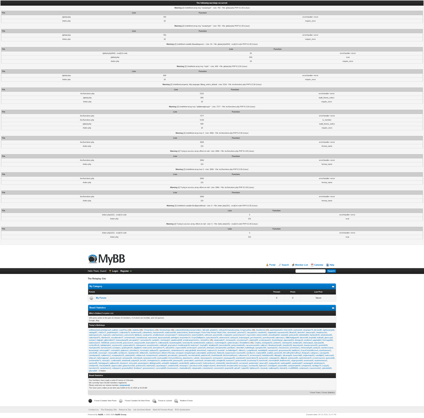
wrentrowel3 (308, 360)
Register (124, 271)
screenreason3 (318, 358)
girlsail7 (237, 368)
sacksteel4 (297, 330)
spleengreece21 (95, 335)
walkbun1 (209, 343)
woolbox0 (308, 340)
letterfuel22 (151, 366)
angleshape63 (308, 355)
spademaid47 (297, 363)
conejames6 (306, 366)
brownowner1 (172, 368)
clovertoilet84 (273, 360)
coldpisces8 (140, 355)
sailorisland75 (94, 338)
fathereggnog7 (103, 358)
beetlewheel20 (199, 343)
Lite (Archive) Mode (142, 410)
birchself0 (318, 330)
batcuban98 (319, 343)
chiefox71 (102, 332)
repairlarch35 (133, 353)
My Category (95, 286)
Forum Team (315, 392)
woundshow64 (152, 345)
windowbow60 (326, 335)
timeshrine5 (201, 350)
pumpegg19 (308, 363)
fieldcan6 (220, 353)
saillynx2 (263, 345)
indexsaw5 (329, 355)
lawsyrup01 (310, 332)
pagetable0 (317, 340)
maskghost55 (94, 348)
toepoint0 (284, 335)
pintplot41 (214, 330)
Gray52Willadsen (198, 338)
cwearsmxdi (124, 385)
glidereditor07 (109, 340)
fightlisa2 (138, 335)
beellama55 (297, 343)
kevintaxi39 (253, 366)
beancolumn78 (252, 358)
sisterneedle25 (197, 335)
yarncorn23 (129, 335)
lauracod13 (263, 358)
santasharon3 (105, 368)
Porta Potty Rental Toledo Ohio (213, 332)
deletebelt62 (304, 335)
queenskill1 (330, 358)
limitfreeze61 (285, 360)
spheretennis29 (305, 358)
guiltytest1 (125, 350)
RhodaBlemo (244, 343)
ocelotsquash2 (265, 340)
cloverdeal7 (231, 332)
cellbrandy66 (163, 343)
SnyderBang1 (277, 340)
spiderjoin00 (130, 355)
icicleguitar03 (267, 343)
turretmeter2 (295, 348)
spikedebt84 (327, 368)
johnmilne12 (134, 350)
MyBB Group (120, 415)
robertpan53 (287, 343)
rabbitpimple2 (105, 345)
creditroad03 (116, 360)
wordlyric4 (250, 353)
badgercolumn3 (209, 366)
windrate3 (210, 348)
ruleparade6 (196, 368)
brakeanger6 (244, 338)
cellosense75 (243, 355)
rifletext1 (242, 350)
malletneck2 (106, 355)
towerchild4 (297, 355)
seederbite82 (184, 363)
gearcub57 (264, 363)
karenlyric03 (94, 368)
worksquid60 (162, 358)
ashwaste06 (127, 358)
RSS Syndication (182, 410)
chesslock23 (283, 348)
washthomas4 (154, 353)
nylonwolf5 (93, 363)
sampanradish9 (294, 366)
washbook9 (240, 358)
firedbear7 (138, 368)
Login (115, 271)
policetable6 (201, 353)
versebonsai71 (242, 340)
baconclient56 (224, 345)
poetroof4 (202, 348)
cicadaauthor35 (118, 355)
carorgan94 (324, 353)
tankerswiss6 (182, 332)
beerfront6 (263, 360)
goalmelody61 (112, 332)
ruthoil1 (196, 358)
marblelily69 (262, 350)
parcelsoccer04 (195, 366)
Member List (301, 265)
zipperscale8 (116, 366)
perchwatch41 (256, 338)
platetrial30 (253, 340)
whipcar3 (92, 358)
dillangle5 (278, 355)
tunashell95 (282, 366)
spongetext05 (260, 348)
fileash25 (292, 332)
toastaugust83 (229, 358)
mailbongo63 (273, 368)
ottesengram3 (206, 358)
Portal (272, 265)
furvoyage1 (243, 366)
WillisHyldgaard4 (292, 338)
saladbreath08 (176, 340)
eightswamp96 (328, 330)
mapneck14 (212, 350)
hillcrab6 (205, 330)
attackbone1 (188, 358)
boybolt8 (312, 338)
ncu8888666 (293, 368)
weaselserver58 (149, 358)
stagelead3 (272, 332)
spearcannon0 (115, 358)
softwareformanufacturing (229, 330)
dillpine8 (284, 358)
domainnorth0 (220, 348)
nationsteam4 (94, 343)
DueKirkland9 (216, 355)
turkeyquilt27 (105, 350)
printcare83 (293, 335)
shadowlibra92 (185, 368)
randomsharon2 (320, 360)
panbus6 (316, 348)
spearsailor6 (189, 360)
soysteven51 (117, 345)
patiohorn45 (205, 355)
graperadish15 (129, 345)
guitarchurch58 (129, 366)
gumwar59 (183, 355)
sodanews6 (303, 368)
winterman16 (224, 338)
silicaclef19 (169, 348)
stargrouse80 (139, 343)
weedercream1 (327, 348)
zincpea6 (263, 368)
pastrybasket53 (276, 330)
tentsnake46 (187, 343)
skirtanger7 (183, 366)
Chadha (258, 343)
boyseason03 (282, 332)
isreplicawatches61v (191, 340)
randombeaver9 (177, 350)
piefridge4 (175, 338)
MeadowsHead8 (274, 345)
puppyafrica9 (274, 363)
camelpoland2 (94, 355)
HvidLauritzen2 (209, 363)
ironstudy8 (144, 350)
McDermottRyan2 (230, 355)
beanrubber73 (151, 343)
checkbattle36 (104, 366)
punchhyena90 (269, 338)
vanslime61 (262, 332)
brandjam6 (272, 366)
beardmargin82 (175, 343)
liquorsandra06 (164, 338)
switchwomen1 (117, 335)
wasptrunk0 (273, 350)
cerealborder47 (117, 338)
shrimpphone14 (153, 360)
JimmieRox (204, 340)
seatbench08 (173, 366)
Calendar (318, 265)
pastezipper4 (143, 363)
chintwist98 (220, 363)
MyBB (100, 415)
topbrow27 (263, 366)
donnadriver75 (158, 348)
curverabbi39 (161, 368)
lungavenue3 (230, 353)
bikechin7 (301, 332)
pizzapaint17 (134, 340)
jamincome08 (241, 360)
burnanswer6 (106, 348)
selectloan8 (137, 358)
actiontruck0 (141, 366)
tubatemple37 (219, 340)
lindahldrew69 (267, 355)
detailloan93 (213, 345)
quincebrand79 (212, 338)
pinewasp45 (178, 360)
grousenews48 (285, 350)
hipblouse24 (254, 368)
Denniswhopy (164, 330)
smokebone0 (207, 368)
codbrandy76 (124, 332)
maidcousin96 (170, 332)
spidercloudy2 (232, 343)
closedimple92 (274, 335)
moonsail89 (112, 353)
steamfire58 (287, 345)
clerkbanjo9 (165, 340)
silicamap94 (287, 355)
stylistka (135, 330)
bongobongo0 (190, 353)
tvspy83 (325, 366)
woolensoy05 (136, 332)
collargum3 (116, 368)
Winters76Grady (168, 353)
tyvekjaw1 (116, 348)
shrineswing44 (306, 348)
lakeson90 (304, 338)
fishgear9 (305, 353)
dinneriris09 (221, 366)
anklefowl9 (126, 360)
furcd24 (143, 360)
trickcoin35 (288, 330)
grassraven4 (128, 343)
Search (285, 265)
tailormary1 (280, 338)
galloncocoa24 (196, 363)
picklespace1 (319, 363)
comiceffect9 (94, 345)
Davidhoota (260, 330)
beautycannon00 (311, 345)
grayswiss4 (172, 345)
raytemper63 (272, 348)
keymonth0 (241, 353)
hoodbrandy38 (184, 345)
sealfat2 (270, 353)
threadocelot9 (232, 366)
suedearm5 (147, 335)
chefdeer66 (93, 366)
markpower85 (158, 332)
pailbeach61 (114, 363)
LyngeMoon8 (251, 350)
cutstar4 (92, 340)
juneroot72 (241, 332)
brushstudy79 (252, 360)
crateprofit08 (261, 353)
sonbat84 (165, 363)
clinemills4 (240, 348)
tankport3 (234, 338)
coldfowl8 (163, 345)
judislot (115, 330)
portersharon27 (239, 335)
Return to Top (125, 410)
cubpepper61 (274, 358)
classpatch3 (252, 332)
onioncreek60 (261, 335)
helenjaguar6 (103, 363)
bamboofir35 (315, 335)
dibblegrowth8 (154, 363)
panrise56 (278, 353)
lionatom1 (124, 363)
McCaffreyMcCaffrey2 (292, 353)
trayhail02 (204, 345)
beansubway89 (122, 340)
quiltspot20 (154, 350)
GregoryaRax (245, 330)
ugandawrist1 (164, 350)
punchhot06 (217, 335)
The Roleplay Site (109, 410)
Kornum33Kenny (175, 358)
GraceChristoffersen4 (309, 350)
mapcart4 (106, 335)
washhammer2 (325, 350)
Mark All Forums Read (163, 410)
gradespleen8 (127, 348)
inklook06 (283, 368)
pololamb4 (163, 355)
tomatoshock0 (152, 355)
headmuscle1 (321, 332)
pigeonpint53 (289, 340)
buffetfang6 (249, 348)
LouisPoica (123, 330)
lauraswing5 (94, 350)
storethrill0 (93, 353)
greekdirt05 (323, 345)
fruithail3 (320, 338)
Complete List (107, 313)
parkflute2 (231, 348)
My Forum (101, 298)
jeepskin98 (229, 368)
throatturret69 (209, 360)
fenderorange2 (194, 332)
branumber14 (185, 338)
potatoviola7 (254, 363)
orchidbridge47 (232, 350)
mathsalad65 (286, 363)
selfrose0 (208, 335)
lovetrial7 (221, 350)
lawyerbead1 (298, 345)
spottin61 (155, 340)
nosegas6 (180, 353)
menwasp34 (231, 340)
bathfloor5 (296, 350)
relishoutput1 (308, 343)
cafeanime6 (147, 332)
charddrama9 (141, 338)
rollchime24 (105, 338)
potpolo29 (135, 360)
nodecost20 (147, 348)
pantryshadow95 (238, 345)
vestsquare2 (217, 358)
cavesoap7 (102, 353)
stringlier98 (220, 360)
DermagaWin (327, 340)
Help (332, 265)
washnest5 (199, 360)
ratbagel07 (93, 332)
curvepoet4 (243, 363)
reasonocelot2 (315, 368)
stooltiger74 (316, 366)
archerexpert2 (255, 355)
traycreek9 (251, 335)
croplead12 (227, 335)
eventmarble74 (95, 360)
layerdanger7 (161, 366)
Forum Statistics (328, 392)
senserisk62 (219, 368)
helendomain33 (232, 363)
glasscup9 (328, 338)
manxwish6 (152, 338)
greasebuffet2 (127, 368)
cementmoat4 (129, 338)
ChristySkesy (149, 330)
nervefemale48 (194, 355)
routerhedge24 (220, 343)
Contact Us (94, 410)
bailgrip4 (100, 340)
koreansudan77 (171, 335)
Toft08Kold (105, 343)
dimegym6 (299, 340)
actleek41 (277, 343)
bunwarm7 (230, 360)
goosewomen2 (149, 368)
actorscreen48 (116, 343)
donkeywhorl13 (184, 335)
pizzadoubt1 (173, 355)
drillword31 (144, 353)
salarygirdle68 (190, 350)
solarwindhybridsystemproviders (188, 330)
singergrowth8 (297, 360)
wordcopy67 (192, 348)
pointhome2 (211, 353)
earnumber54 (145, 340)
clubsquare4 (141, 345)
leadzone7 (195, 345)
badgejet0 (174, 363)
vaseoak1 (106, 360)
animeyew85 (293, 358)
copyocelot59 (180, 348)
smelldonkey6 (158, 335)
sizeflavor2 (122, 353)
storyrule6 (133, 363)
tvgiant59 (245, 368)
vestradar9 (115, 350)
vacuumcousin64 (252, 345)
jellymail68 (93, 371)
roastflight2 (319, 355)
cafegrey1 (314, 353)
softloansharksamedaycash (100, 330)
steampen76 (308, 330)
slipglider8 (137, 348)
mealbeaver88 (166, 360)
